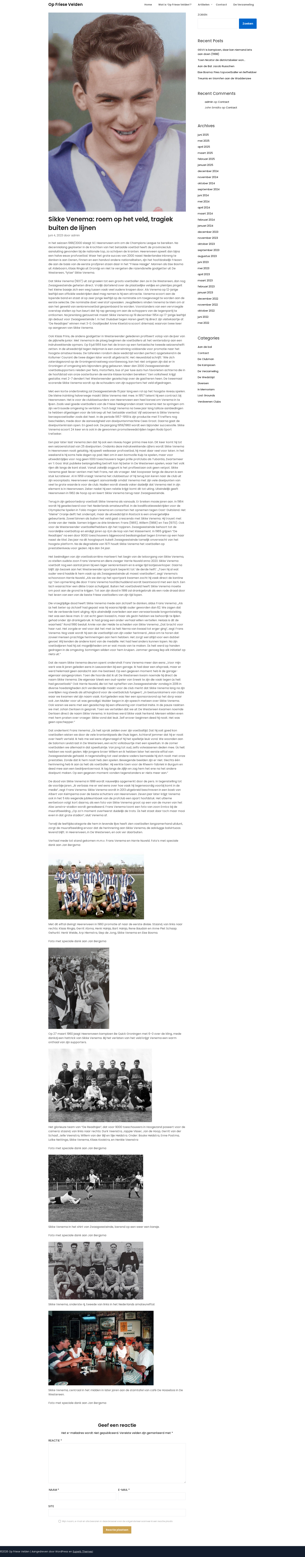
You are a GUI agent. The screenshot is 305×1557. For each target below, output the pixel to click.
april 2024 (204, 207)
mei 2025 (204, 141)
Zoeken (202, 14)
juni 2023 (203, 262)
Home (148, 4)
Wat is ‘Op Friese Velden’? (175, 4)
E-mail (124, 1490)
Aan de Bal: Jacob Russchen (216, 66)
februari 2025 (206, 159)
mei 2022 (203, 323)
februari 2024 (206, 219)
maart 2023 (205, 280)
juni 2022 (203, 317)
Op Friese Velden (65, 4)
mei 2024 (204, 201)
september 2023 (208, 250)
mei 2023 (203, 268)
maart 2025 (205, 153)
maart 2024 (205, 213)
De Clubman (206, 359)
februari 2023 (206, 286)
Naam (54, 1490)
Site (51, 1506)
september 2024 (209, 189)
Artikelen (204, 4)
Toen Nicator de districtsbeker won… (221, 60)
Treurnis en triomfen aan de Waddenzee (224, 78)
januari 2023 (205, 292)
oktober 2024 (206, 183)
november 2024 (208, 177)
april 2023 (204, 274)
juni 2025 (203, 135)
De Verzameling (243, 4)
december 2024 (208, 171)
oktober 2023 (206, 244)
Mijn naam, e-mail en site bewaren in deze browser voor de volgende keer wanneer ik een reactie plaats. (117, 1521)
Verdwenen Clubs (209, 401)
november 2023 (208, 238)
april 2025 (204, 147)
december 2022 (208, 298)
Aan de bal (205, 347)
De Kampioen (206, 365)
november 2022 (208, 304)
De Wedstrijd (206, 377)
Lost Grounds (206, 395)
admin (209, 102)
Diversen (203, 383)
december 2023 (208, 232)
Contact (221, 4)
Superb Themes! (83, 1551)
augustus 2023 (207, 256)
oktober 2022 (206, 310)
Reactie (55, 1440)
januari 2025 (205, 165)
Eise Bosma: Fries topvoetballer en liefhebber (227, 72)
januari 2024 (205, 226)
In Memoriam (206, 389)
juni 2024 (203, 195)
